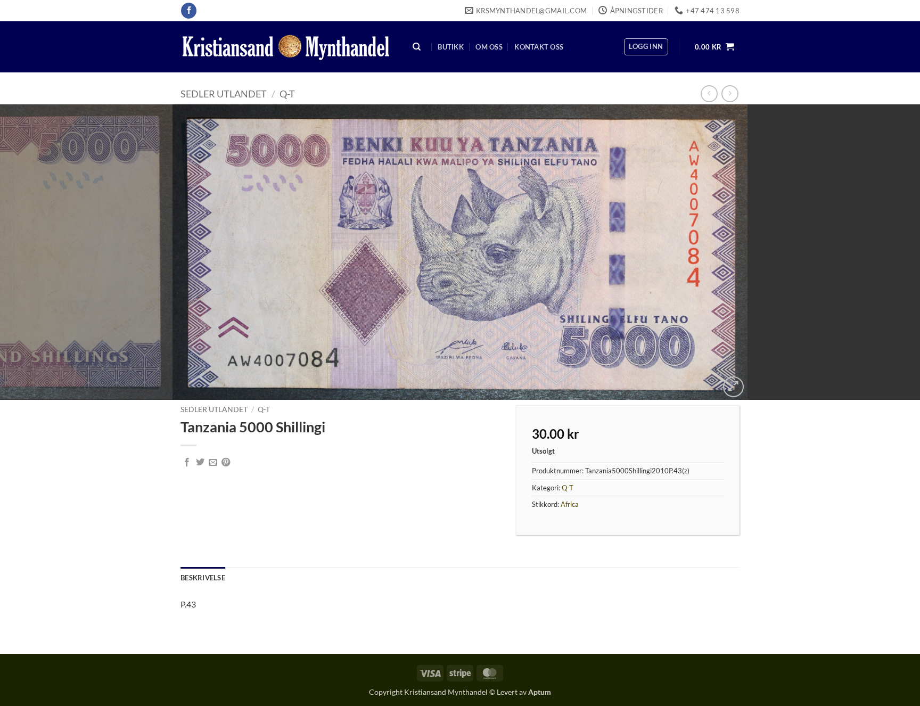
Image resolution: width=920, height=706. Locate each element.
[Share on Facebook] (187, 462)
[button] (646, 46)
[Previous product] (729, 93)
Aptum (539, 691)
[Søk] (416, 47)
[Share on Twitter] (200, 462)
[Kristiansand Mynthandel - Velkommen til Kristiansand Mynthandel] (285, 47)
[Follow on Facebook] (188, 11)
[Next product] (709, 93)
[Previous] (32, 252)
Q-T (287, 94)
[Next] (888, 252)
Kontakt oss (538, 47)
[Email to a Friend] (213, 462)
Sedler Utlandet (223, 94)
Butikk (451, 47)
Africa (570, 504)
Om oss (489, 47)
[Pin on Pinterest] (225, 462)
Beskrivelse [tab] (202, 577)
